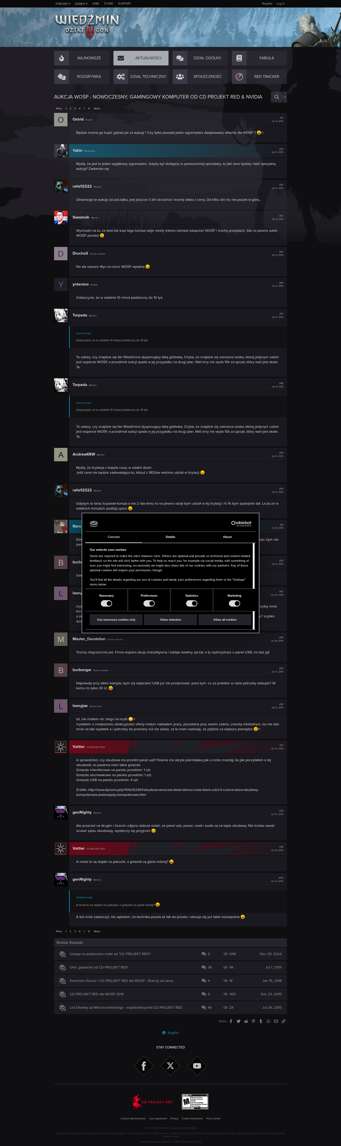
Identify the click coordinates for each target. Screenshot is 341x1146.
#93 (277, 593)
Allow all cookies (225, 619)
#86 (277, 284)
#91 (277, 526)
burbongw (82, 670)
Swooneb (81, 217)
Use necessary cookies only (116, 619)
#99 (277, 849)
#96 (277, 706)
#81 (277, 119)
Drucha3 (80, 253)
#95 (277, 670)
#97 (277, 747)
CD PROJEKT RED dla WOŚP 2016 (97, 994)
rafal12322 (82, 186)
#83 (277, 186)
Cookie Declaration (192, 1118)
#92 (277, 562)
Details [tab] (170, 537)
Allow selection (170, 619)
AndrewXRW (84, 454)
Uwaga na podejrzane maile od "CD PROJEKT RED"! (110, 954)
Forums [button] (61, 4)
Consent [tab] (114, 537)
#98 (277, 812)
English (173, 1033)
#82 (277, 151)
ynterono (81, 284)
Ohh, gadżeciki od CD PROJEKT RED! (99, 967)
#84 (277, 217)
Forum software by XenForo (170, 1141)
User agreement (158, 1118)
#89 (277, 454)
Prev (59, 108)
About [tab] (227, 537)
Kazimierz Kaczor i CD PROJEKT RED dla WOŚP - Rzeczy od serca (121, 981)
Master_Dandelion (89, 639)
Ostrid (78, 119)
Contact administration (133, 1118)
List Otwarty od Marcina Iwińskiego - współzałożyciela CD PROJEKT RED (126, 1007)
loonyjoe (80, 593)
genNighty (82, 812)
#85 (277, 253)
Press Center (213, 1118)
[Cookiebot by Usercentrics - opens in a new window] (234, 524)
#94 (277, 639)
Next (96, 108)
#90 (277, 490)
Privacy (174, 1118)
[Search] (276, 97)
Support (124, 3)
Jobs (95, 3)
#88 (277, 385)
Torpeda (80, 315)
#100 (277, 879)
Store (108, 3)
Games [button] (80, 4)
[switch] (149, 603)
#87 (277, 315)
